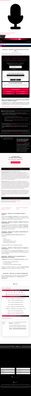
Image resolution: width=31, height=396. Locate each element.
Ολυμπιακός (16, 284)
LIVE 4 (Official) (8, 93)
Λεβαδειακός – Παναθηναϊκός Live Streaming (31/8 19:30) (15, 308)
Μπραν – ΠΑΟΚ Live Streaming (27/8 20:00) (15, 300)
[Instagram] (19, 333)
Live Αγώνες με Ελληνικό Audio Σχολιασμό (7, 368)
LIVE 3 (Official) (22, 91)
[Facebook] (11, 333)
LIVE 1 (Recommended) (15, 89)
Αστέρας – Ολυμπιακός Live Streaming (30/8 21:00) (15, 306)
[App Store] (18, 80)
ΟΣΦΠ (1, 0)
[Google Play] (13, 80)
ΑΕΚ (5, 0)
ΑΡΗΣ (9, 0)
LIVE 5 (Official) (22, 93)
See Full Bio (24, 326)
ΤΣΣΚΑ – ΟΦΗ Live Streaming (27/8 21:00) (15, 302)
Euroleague (16, 283)
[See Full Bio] (26, 327)
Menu (29, 41)
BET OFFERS (2, 34)
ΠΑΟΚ (7, 0)
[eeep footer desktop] (15, 377)
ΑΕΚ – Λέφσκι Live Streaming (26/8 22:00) (15, 304)
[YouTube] (26, 333)
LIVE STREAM (7, 34)
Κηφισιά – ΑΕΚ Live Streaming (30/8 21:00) (15, 310)
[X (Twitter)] (15, 333)
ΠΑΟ (3, 0)
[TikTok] (23, 333)
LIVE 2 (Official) (8, 91)
